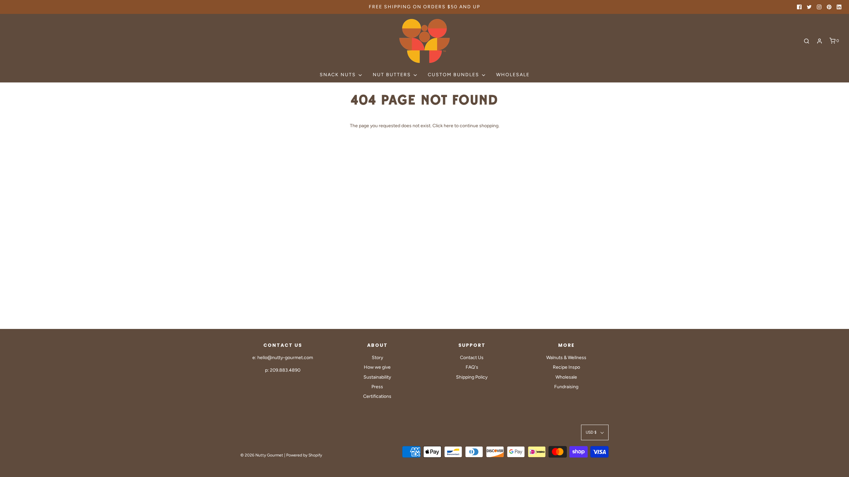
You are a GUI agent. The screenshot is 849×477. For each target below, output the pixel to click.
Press (377, 387)
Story (377, 357)
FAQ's (472, 367)
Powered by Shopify (304, 455)
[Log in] (819, 41)
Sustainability (377, 377)
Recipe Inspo (566, 367)
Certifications (377, 396)
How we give (377, 367)
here (448, 126)
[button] (595, 432)
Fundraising (566, 387)
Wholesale (513, 75)
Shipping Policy (472, 377)
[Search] (807, 41)
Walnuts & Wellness (566, 357)
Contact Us (472, 357)
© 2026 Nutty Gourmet (261, 455)
